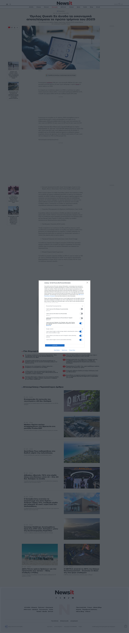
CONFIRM (54, 345)
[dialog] (64, 316)
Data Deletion (57, 350)
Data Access (64, 350)
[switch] (81, 309)
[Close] (87, 283)
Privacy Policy (72, 350)
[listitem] (64, 306)
